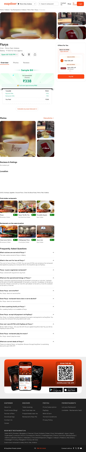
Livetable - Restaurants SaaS (72, 410)
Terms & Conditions (50, 417)
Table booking (27, 407)
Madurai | (63, 438)
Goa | (52, 433)
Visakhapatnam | (47, 435)
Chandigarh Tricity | (12, 440)
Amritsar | (62, 435)
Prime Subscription (50, 407)
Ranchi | (38, 435)
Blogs (69, 4)
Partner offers (9, 413)
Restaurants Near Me (29, 417)
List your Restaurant (69, 407)
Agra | (72, 433)
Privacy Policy (48, 420)
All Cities (35, 440)
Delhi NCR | (9, 433)
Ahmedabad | (59, 433)
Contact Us (63, 3)
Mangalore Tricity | (25, 440)
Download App (9, 417)
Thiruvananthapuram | (39, 438)
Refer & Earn (47, 413)
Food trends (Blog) (10, 410)
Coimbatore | (31, 435)
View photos (47, 118)
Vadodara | (27, 438)
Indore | (7, 438)
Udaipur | (56, 438)
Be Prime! (75, 3)
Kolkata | (42, 433)
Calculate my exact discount (26, 109)
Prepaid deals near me (30, 413)
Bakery (2, 51)
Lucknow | (16, 435)
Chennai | (31, 433)
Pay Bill (71, 76)
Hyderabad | (9, 435)
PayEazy (46, 410)
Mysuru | (20, 438)
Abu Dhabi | (71, 438)
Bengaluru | (23, 433)
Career (6, 423)
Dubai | (48, 433)
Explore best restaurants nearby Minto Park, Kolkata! (20, 442)
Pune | (37, 433)
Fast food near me (28, 410)
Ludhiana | (13, 438)
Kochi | (23, 435)
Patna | (56, 435)
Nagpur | (50, 438)
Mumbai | (16, 433)
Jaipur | (67, 433)
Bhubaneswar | (71, 435)
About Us (7, 407)
